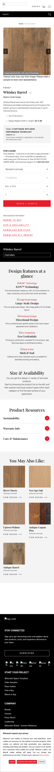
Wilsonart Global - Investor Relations (21, 725)
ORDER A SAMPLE (27, 204)
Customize (41, 762)
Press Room (10, 717)
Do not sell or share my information (27, 762)
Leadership (9, 721)
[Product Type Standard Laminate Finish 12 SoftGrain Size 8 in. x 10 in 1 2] (27, 183)
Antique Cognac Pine (37, 529)
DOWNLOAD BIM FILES (16, 230)
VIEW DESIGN (10, 497)
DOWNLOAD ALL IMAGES (18, 235)
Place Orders (10, 686)
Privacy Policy (44, 755)
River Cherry (10, 490)
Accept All (12, 762)
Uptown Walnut (11, 527)
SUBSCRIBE (27, 653)
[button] (48, 51)
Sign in (35, 6)
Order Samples (11, 682)
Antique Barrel (11, 567)
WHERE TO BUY (12, 220)
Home (21, 24)
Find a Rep (9, 690)
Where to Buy (10, 694)
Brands (8, 709)
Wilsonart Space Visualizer (16, 678)
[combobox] (27, 14)
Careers (8, 713)
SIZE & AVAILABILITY (16, 225)
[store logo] (15, 4)
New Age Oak (36, 490)
